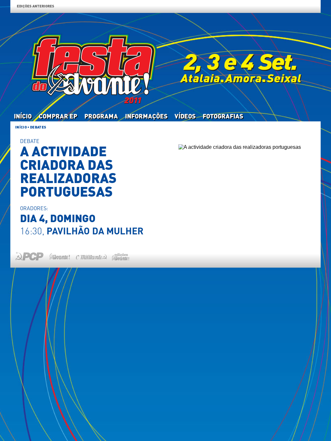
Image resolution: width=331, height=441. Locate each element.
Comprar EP (58, 116)
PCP (31, 256)
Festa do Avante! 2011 (165, 62)
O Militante (91, 256)
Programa (101, 116)
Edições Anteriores (35, 6)
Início (23, 116)
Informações (146, 116)
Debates (38, 127)
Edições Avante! (119, 256)
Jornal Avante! (60, 256)
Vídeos (185, 116)
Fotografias (223, 116)
